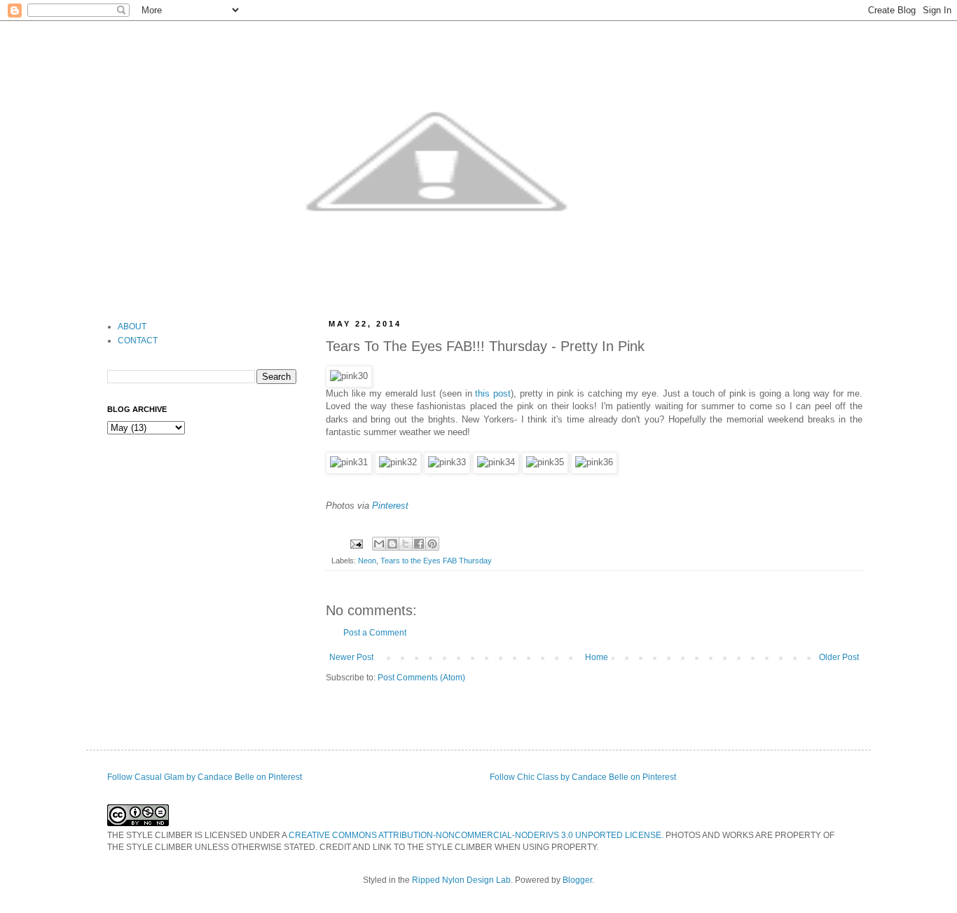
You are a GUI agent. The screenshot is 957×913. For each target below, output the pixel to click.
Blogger (577, 880)
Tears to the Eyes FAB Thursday (436, 560)
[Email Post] (356, 543)
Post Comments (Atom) (421, 677)
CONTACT (138, 340)
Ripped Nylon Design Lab (461, 880)
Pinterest (390, 505)
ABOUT (132, 326)
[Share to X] (406, 544)
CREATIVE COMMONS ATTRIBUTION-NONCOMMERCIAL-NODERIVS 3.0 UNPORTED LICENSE (475, 835)
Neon (367, 560)
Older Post (839, 657)
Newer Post (351, 657)
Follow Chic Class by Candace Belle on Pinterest (583, 777)
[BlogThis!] (392, 544)
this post (493, 393)
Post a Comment (374, 633)
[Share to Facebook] (419, 544)
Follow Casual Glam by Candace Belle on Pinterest (204, 777)
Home (596, 657)
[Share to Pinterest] (432, 544)
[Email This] (379, 544)
